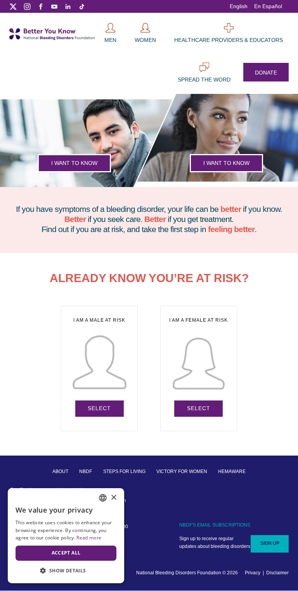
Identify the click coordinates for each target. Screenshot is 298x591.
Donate (266, 72)
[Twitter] (13, 6)
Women (145, 40)
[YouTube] (54, 6)
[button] (66, 570)
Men (110, 40)
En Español (268, 6)
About (60, 471)
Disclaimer (277, 572)
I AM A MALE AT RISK (99, 364)
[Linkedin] (67, 6)
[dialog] (66, 535)
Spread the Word (204, 79)
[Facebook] (40, 6)
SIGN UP (269, 543)
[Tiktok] (81, 6)
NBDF (85, 471)
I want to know (74, 163)
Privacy (252, 572)
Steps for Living (124, 471)
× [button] (113, 498)
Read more (88, 537)
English (239, 6)
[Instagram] (27, 6)
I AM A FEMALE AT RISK (198, 364)
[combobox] (103, 498)
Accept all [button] (66, 552)
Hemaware (232, 471)
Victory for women (181, 471)
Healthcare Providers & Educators (228, 40)
